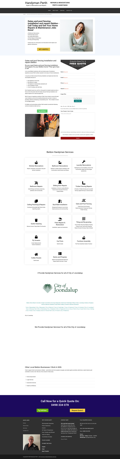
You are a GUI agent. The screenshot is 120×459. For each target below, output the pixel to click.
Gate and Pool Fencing (84, 204)
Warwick (71, 304)
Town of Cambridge (59, 307)
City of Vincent (56, 310)
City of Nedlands (51, 309)
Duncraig (53, 302)
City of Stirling (90, 309)
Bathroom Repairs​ (36, 186)
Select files (77, 101)
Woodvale (76, 304)
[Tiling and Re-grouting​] (83, 218)
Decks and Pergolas (60, 257)
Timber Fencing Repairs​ (84, 186)
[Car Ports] (60, 237)
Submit (78, 138)
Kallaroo (86, 302)
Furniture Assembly (83, 241)
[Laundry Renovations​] (83, 161)
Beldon (28, 302)
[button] (60, 376)
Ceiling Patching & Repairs (36, 205)
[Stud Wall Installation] (60, 201)
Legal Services (30, 379)
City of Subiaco (37, 310)
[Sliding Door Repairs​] (60, 182)
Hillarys (74, 302)
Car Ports (60, 241)
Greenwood (63, 302)
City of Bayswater (40, 307)
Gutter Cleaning (36, 224)
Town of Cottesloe (79, 307)
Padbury (62, 304)
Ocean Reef (57, 304)
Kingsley (91, 302)
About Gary (25, 425)
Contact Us (25, 430)
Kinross (43, 304)
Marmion (48, 304)
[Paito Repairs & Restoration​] (60, 219)
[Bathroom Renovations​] (60, 162)
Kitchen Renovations (36, 166)
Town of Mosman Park (31, 309)
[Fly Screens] (36, 236)
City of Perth (73, 309)
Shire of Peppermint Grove (62, 309)
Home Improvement (31, 376)
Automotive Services (31, 382)
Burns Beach (33, 302)
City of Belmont (49, 307)
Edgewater (58, 302)
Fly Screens (36, 240)
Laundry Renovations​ (83, 165)
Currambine (47, 302)
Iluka (77, 302)
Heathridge (69, 302)
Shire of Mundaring (42, 309)
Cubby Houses (36, 258)
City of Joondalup (89, 307)
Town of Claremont (69, 307)
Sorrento (67, 304)
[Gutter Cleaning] (36, 220)
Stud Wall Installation (60, 205)
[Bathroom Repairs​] (36, 182)
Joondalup (81, 302)
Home (24, 14)
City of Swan (29, 310)
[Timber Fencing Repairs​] (83, 182)
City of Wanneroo (65, 310)
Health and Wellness (31, 385)
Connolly (38, 302)
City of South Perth (81, 309)
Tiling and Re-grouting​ (83, 222)
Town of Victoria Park (46, 310)
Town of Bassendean (30, 307)
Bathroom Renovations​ (60, 166)
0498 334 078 (64, 431)
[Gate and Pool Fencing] (83, 200)
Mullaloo (52, 304)
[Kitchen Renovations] (36, 162)
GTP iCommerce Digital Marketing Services (47, 456)
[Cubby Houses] (36, 254)
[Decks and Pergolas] (60, 253)
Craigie (42, 302)
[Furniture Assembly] (83, 237)
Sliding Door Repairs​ (60, 185)
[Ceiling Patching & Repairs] (36, 201)
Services (25, 428)
